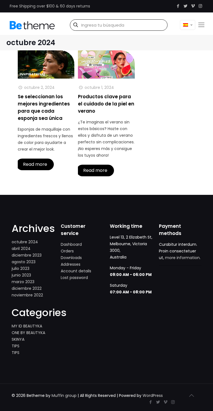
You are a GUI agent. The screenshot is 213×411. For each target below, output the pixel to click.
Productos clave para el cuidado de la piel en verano (106, 103)
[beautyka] (32, 24)
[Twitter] (185, 6)
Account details (76, 271)
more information (182, 257)
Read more (35, 164)
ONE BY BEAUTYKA (28, 332)
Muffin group (64, 395)
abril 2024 (21, 248)
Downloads (71, 257)
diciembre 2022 (27, 288)
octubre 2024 (25, 242)
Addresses (70, 264)
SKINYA (18, 339)
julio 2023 (20, 268)
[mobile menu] (201, 25)
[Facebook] (178, 6)
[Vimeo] (193, 6)
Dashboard (71, 244)
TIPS (15, 346)
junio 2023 (21, 275)
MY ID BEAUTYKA (27, 326)
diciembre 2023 (27, 255)
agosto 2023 (24, 262)
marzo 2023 (23, 282)
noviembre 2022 (27, 295)
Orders (67, 251)
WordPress (153, 395)
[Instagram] (200, 6)
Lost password (74, 277)
